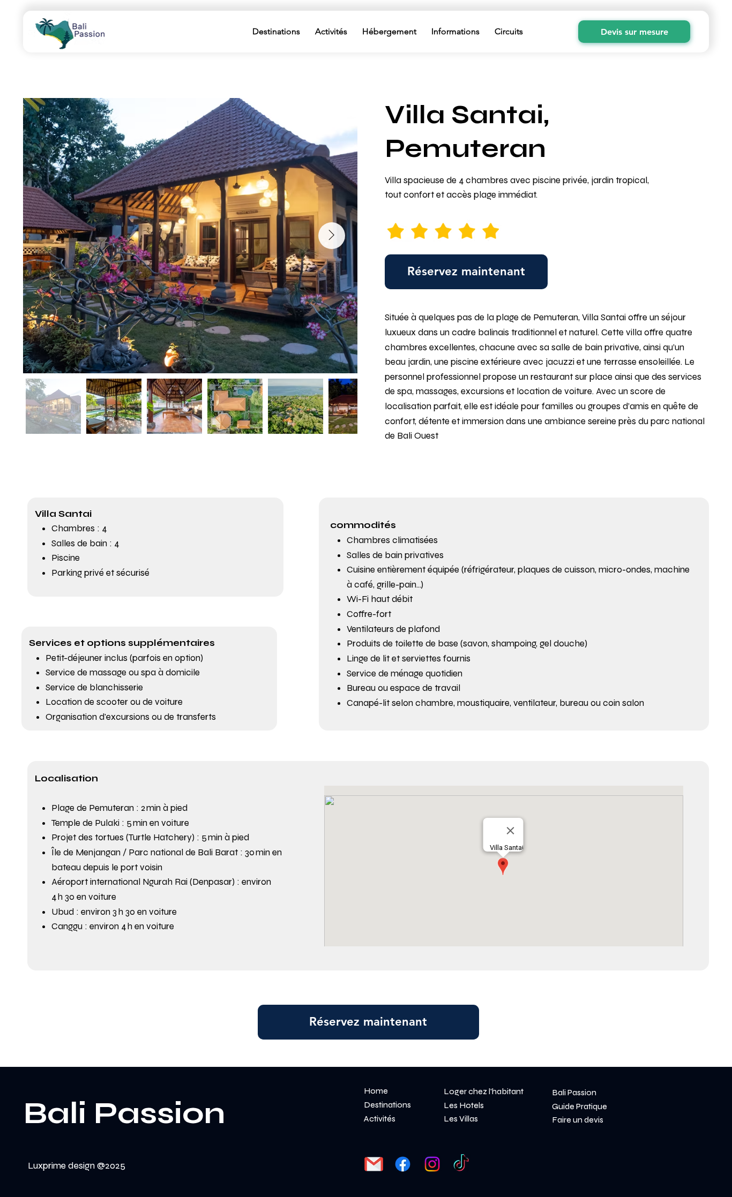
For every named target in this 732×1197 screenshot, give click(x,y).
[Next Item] (331, 235)
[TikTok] (461, 1164)
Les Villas (461, 1118)
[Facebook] (403, 1164)
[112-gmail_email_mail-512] (374, 1164)
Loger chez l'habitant (484, 1091)
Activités (379, 1118)
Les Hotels (464, 1105)
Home (376, 1091)
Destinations (387, 1105)
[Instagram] (432, 1164)
